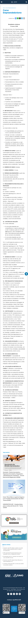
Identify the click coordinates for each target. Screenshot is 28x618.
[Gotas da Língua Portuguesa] (14, 534)
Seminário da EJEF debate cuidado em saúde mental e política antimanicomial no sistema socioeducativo (13, 549)
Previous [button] (2, 520)
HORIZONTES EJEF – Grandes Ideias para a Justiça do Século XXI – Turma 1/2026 (13, 506)
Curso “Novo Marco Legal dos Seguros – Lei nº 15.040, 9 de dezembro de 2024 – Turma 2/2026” (14, 498)
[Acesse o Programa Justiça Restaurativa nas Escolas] (14, 520)
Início (4, 7)
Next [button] (25, 520)
